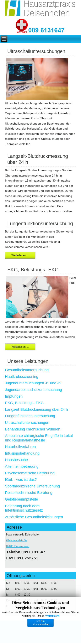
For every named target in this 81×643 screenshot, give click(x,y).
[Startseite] (40, 9)
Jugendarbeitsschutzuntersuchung (33, 390)
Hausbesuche (16, 460)
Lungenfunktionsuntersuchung (30, 416)
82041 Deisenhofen (17, 546)
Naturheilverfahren (20, 447)
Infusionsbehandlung (22, 453)
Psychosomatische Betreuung (29, 473)
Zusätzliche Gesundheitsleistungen (34, 517)
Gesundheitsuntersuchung (27, 370)
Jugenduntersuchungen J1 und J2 (33, 383)
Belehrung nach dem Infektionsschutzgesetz (24, 508)
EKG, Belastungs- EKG (24, 403)
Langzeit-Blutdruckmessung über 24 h (36, 409)
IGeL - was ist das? (21, 479)
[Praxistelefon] (46, 30)
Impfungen (14, 396)
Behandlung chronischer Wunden (32, 429)
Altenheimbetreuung (21, 466)
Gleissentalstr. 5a (16, 540)
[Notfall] (22, 26)
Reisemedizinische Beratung (28, 493)
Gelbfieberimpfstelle (21, 499)
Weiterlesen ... (20, 255)
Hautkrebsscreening (21, 377)
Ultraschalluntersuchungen (27, 422)
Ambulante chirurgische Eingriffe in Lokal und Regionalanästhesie (39, 438)
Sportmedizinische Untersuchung (32, 486)
